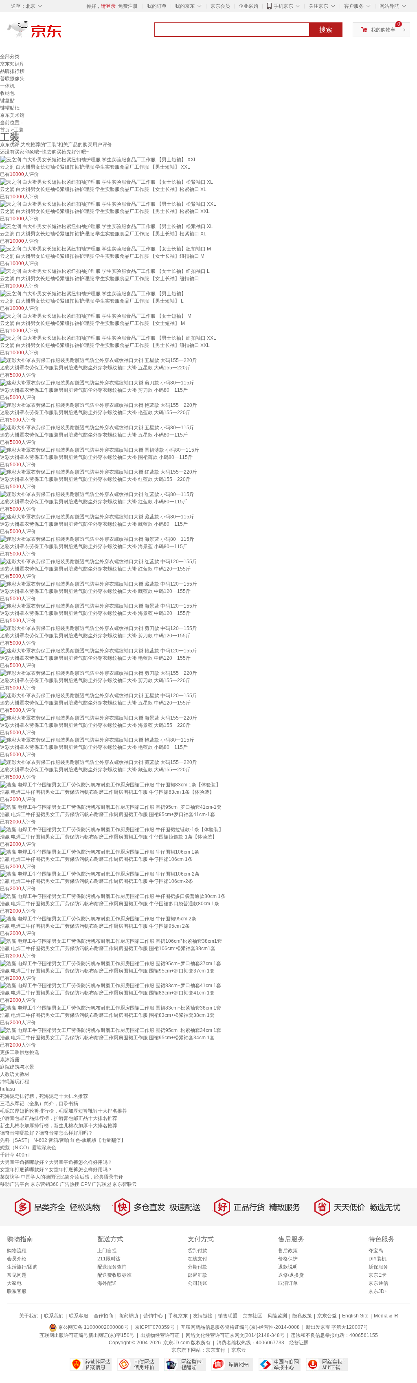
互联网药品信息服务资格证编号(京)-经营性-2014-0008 (240, 1327)
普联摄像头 (12, 78)
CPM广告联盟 (96, 1184)
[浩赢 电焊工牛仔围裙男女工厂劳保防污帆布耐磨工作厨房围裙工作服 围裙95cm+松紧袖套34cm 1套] (110, 1030)
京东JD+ (378, 1291)
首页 (5, 130)
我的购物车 (383, 30)
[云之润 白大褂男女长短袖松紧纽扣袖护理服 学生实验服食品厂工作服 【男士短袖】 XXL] (98, 159)
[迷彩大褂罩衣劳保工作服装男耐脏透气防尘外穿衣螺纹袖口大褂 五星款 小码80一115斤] (97, 427)
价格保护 (288, 1259)
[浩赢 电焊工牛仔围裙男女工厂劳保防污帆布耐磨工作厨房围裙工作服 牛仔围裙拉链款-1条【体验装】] (112, 829)
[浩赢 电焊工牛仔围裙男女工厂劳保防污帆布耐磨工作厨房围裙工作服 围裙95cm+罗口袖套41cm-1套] (111, 807)
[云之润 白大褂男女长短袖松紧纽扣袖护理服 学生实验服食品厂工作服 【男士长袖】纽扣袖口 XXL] (108, 338)
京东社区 (252, 1316)
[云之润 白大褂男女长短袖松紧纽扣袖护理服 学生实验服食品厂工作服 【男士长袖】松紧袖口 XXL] (108, 204)
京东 (62, 32)
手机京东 (283, 6)
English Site (355, 1316)
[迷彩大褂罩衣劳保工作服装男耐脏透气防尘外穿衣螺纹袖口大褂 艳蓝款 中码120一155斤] (98, 650)
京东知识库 (12, 64)
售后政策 (288, 1250)
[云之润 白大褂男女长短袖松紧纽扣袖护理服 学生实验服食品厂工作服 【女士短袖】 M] (95, 315)
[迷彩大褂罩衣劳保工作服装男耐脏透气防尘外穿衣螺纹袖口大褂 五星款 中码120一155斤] (98, 695)
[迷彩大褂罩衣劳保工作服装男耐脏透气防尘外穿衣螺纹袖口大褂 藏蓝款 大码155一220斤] (98, 762)
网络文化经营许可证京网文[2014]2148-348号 (235, 1335)
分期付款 (197, 1267)
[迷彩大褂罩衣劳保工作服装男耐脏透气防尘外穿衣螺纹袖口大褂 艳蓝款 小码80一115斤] (97, 740)
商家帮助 (128, 1316)
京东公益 (327, 1316)
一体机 (7, 86)
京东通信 (378, 1283)
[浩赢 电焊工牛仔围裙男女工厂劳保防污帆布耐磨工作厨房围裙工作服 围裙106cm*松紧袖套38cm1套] (111, 941)
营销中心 (153, 1316)
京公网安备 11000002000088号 (93, 1327)
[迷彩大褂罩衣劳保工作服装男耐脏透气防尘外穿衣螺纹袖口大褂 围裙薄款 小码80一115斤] (99, 449)
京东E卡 (377, 1275)
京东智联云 (124, 1184)
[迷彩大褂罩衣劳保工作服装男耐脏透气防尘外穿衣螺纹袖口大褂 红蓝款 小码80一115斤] (97, 494)
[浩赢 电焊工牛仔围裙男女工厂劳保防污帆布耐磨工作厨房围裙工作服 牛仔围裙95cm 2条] (98, 918)
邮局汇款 (197, 1275)
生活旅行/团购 (22, 1267)
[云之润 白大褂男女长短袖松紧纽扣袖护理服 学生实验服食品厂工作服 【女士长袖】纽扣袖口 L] (105, 271)
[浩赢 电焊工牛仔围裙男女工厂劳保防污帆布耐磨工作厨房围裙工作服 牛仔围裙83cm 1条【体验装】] (110, 784)
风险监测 (277, 1316)
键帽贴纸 (10, 108)
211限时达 (109, 1259)
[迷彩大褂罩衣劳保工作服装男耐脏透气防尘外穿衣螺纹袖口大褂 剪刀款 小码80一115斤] (97, 382)
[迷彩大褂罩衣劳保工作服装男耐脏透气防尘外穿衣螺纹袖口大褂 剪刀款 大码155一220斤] (98, 673)
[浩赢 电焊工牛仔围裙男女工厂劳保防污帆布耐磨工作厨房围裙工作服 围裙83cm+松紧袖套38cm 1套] (110, 1007)
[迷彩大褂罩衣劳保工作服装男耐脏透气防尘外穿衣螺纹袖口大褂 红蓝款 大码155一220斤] (98, 472)
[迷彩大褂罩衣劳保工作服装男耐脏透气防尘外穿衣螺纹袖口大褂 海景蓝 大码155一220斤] (98, 717)
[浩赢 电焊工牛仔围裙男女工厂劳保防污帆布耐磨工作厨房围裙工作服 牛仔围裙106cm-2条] (100, 874)
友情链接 (203, 1316)
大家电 (14, 1283)
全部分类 (10, 56)
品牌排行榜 (12, 71)
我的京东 (185, 6)
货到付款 (197, 1250)
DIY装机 (377, 1259)
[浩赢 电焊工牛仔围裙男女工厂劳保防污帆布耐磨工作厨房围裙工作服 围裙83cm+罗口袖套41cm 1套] (110, 985)
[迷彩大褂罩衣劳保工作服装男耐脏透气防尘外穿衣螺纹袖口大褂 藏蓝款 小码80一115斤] (97, 516)
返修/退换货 (291, 1275)
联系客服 (16, 1291)
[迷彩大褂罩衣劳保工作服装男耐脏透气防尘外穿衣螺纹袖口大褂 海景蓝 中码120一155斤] (98, 606)
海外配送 (107, 1283)
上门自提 (107, 1250)
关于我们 (29, 1316)
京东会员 (220, 6)
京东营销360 (45, 1184)
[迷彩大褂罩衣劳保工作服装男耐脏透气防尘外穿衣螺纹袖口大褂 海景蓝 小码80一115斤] (97, 539)
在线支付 (197, 1259)
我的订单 (157, 6)
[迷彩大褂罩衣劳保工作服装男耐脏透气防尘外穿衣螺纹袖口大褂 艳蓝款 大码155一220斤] (98, 405)
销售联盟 (227, 1316)
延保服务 (378, 1267)
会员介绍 (16, 1259)
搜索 (325, 29)
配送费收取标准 (114, 1275)
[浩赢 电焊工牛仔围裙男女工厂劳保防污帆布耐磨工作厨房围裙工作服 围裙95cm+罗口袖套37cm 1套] (110, 963)
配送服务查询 (112, 1267)
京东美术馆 (12, 115)
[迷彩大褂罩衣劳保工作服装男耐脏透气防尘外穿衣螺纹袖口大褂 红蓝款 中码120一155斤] (98, 561)
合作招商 (103, 1316)
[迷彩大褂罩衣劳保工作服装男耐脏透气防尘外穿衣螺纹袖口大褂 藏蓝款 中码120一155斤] (98, 583)
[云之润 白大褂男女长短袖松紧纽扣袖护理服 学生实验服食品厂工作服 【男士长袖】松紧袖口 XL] (106, 226)
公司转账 (197, 1283)
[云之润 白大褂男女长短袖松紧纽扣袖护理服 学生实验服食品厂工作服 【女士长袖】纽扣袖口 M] (105, 248)
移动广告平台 (14, 1184)
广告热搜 (69, 1184)
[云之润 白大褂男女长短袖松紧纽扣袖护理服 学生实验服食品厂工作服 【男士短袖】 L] (95, 293)
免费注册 (128, 6)
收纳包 (7, 93)
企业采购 (248, 6)
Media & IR (386, 1316)
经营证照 (299, 1343)
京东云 (238, 1350)
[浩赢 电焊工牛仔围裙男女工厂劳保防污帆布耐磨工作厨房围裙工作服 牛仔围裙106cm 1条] (99, 851)
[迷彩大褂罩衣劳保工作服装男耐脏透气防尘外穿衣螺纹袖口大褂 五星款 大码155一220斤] (98, 360)
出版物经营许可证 (160, 1335)
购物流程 (16, 1250)
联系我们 (54, 1316)
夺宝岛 (376, 1250)
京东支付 (215, 1350)
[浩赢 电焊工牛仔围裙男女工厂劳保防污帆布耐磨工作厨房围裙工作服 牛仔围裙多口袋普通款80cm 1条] (113, 896)
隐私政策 (302, 1316)
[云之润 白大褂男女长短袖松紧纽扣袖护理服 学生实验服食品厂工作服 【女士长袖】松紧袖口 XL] (106, 181)
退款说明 (288, 1267)
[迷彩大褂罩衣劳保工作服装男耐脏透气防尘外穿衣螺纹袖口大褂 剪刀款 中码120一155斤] (98, 628)
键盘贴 (7, 100)
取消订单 (288, 1283)
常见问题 (16, 1275)
